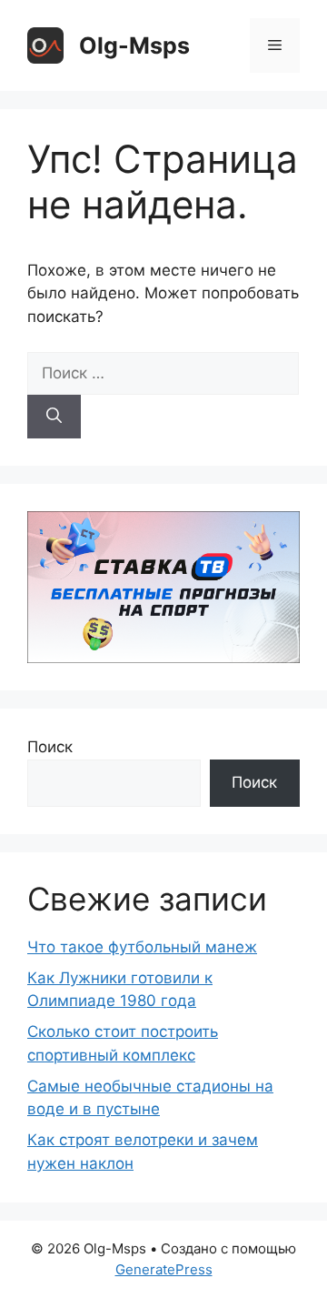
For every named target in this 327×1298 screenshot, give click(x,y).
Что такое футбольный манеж (142, 947)
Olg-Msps (134, 45)
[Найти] (54, 416)
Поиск (50, 747)
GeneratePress (164, 1269)
